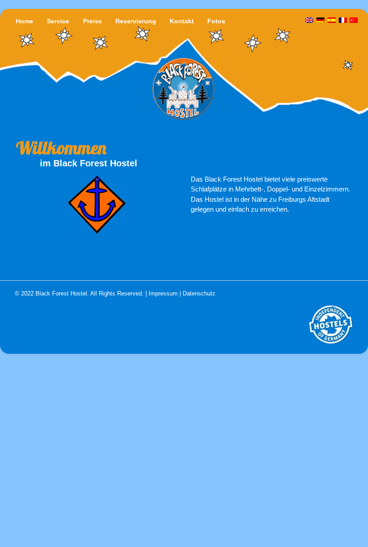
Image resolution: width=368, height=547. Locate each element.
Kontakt (182, 21)
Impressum (163, 293)
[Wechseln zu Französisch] (342, 20)
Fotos (216, 21)
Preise (92, 21)
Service (58, 21)
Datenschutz (199, 293)
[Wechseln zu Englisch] (309, 20)
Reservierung (135, 21)
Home (24, 21)
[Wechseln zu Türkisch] (353, 20)
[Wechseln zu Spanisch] (331, 20)
